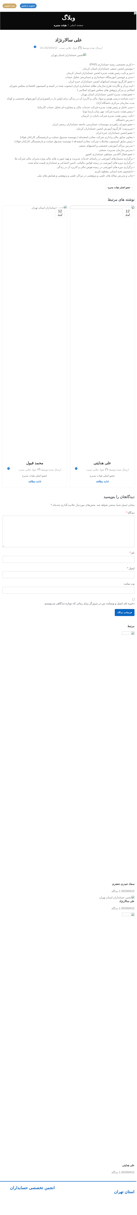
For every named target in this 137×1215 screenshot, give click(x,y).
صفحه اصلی (76, 25)
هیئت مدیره (60, 25)
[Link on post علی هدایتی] (102, 331)
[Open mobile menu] (133, 6)
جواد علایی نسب (68, 47)
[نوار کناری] (133, 1211)
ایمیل (130, 568)
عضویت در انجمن (28, 6)
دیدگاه (130, 512)
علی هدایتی (102, 463)
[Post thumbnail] (128, 756)
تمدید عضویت (9, 6)
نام (132, 552)
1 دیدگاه (116, 891)
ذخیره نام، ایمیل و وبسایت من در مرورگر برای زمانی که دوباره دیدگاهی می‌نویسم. (89, 603)
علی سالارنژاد (126, 901)
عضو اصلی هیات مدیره (119, 187)
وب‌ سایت (129, 583)
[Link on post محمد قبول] (35, 331)
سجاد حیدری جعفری (123, 883)
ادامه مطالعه (102, 481)
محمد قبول (34, 463)
